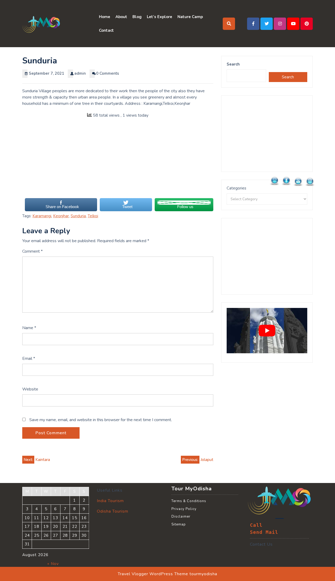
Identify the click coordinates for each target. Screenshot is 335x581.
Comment (32, 251)
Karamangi (41, 216)
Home (104, 16)
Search (233, 64)
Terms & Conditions (188, 501)
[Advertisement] (117, 161)
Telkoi (93, 216)
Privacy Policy (184, 509)
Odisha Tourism (112, 511)
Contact (106, 30)
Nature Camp (190, 16)
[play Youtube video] (267, 330)
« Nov (53, 563)
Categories (236, 188)
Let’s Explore (159, 16)
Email (28, 358)
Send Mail (264, 532)
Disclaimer (181, 516)
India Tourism (110, 501)
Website (30, 389)
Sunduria (78, 216)
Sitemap (178, 524)
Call (256, 525)
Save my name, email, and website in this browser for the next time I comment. (100, 420)
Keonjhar (61, 216)
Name (29, 328)
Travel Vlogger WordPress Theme (153, 574)
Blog (137, 16)
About (121, 16)
